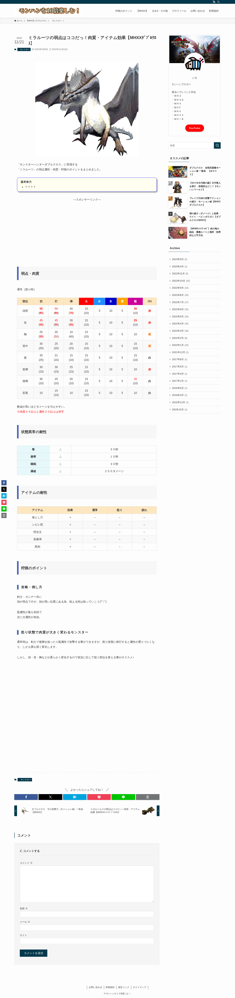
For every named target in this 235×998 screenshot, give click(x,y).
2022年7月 (180, 302)
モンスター (24, 49)
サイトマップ (139, 987)
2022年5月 (180, 316)
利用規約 (110, 987)
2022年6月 (180, 309)
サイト (23, 935)
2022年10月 (181, 280)
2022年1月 (180, 345)
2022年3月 (180, 330)
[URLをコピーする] (147, 797)
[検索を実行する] (217, 145)
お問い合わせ (95, 987)
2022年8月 (180, 295)
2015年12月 (180, 402)
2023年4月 (179, 266)
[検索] (218, 2)
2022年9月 (180, 287)
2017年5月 (179, 366)
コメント (26, 862)
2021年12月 (180, 352)
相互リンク (123, 987)
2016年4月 (179, 395)
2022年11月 (180, 273)
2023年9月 (179, 259)
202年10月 (179, 409)
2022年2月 (179, 338)
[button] (26, 797)
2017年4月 (179, 373)
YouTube (194, 128)
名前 (24, 908)
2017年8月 (179, 359)
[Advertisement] (87, 232)
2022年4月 (180, 323)
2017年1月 (179, 380)
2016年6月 (179, 388)
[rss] (214, 2)
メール (25, 921)
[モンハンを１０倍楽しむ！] (48, 11)
